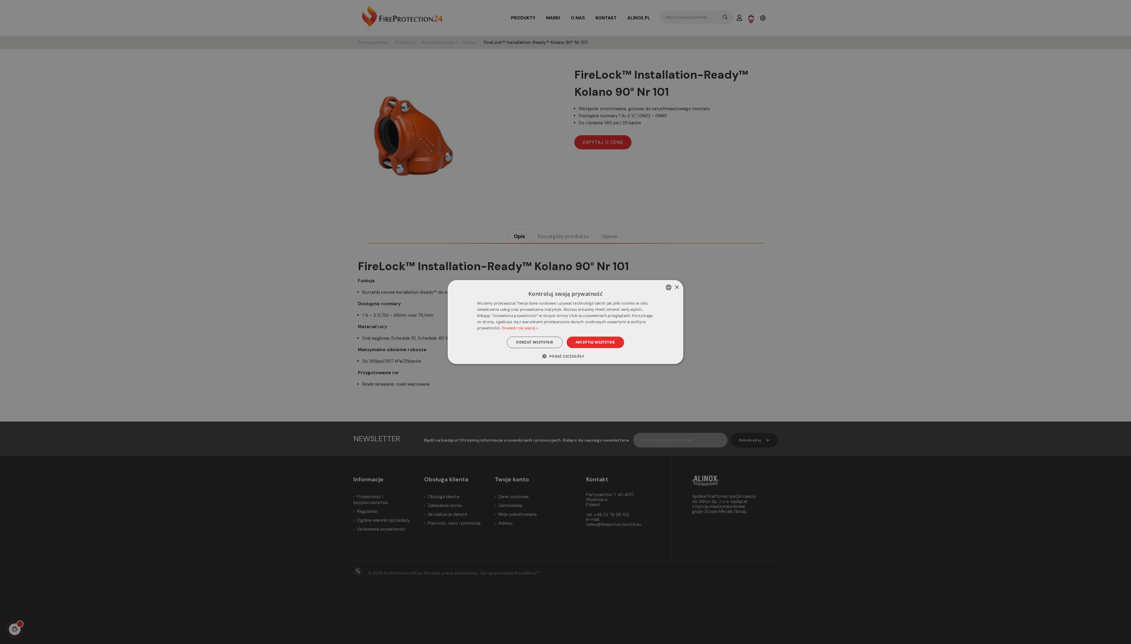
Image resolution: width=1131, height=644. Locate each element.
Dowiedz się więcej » (520, 327)
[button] (565, 355)
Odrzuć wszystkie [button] (534, 342)
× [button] (676, 287)
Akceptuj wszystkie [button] (595, 342)
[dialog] (565, 322)
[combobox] (669, 287)
